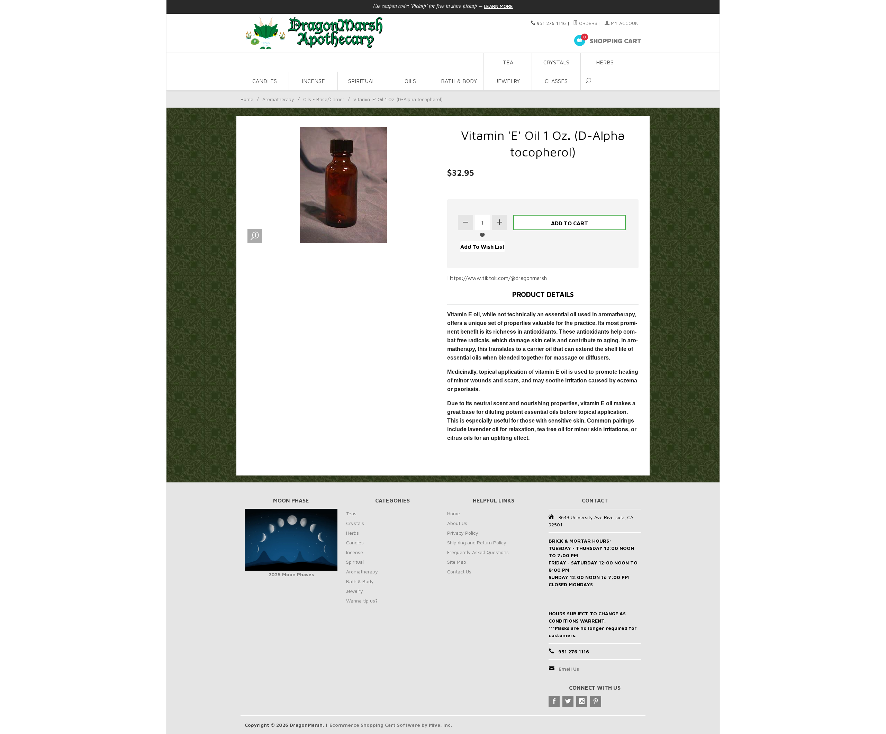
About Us (457, 523)
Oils (410, 81)
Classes (556, 81)
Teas (351, 513)
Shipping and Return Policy (476, 542)
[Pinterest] (595, 701)
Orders (587, 23)
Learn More (498, 6)
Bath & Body (459, 81)
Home (247, 99)
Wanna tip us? (362, 601)
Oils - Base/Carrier (323, 99)
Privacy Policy (462, 533)
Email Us (569, 669)
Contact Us (459, 571)
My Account (625, 23)
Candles (264, 81)
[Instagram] (581, 701)
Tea (508, 62)
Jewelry (508, 81)
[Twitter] (567, 701)
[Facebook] (554, 701)
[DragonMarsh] (362, 33)
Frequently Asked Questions (478, 552)
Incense (313, 81)
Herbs (605, 62)
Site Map (456, 562)
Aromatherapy (278, 99)
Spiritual (361, 81)
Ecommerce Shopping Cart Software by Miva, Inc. (390, 725)
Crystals (556, 62)
